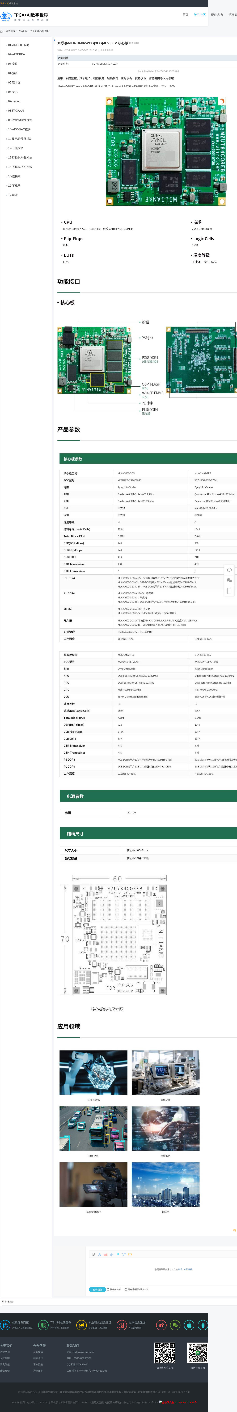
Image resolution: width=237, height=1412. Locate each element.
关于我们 (6, 1345)
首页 (185, 14)
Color (99, 1254)
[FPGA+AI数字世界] (24, 16)
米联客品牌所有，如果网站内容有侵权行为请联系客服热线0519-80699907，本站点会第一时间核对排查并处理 (100, 1392)
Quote (117, 1254)
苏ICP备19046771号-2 (144, 1402)
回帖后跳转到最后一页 (138, 1289)
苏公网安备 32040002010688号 (179, 1402)
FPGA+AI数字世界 (1, 31)
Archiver (43, 1402)
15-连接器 (14, 176)
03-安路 (13, 63)
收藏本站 (13, 3)
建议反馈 (5, 1370)
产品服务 (38, 1370)
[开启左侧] (54, 40)
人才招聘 (5, 1358)
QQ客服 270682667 (77, 1364)
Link (111, 1254)
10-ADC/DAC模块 (19, 129)
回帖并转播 (115, 1289)
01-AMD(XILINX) (18, 45)
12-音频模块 (15, 148)
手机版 (54, 1402)
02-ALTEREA (16, 54)
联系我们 (73, 1345)
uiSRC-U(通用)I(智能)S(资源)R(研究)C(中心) (105, 1402)
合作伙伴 (39, 1345)
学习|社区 (200, 14)
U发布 (60, 50)
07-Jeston (14, 101)
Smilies (130, 1254)
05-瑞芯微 (14, 82)
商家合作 (38, 1358)
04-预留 (13, 73)
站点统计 (32, 1402)
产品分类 (23, 31)
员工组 (67, 50)
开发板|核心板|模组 (39, 31)
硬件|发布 (217, 14)
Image (105, 1254)
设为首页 (4, 3)
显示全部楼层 (106, 50)
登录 (180, 1269)
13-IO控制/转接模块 (20, 157)
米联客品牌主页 (69, 1402)
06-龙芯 (13, 91)
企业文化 (5, 1352)
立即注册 (188, 1269)
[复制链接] (134, 43)
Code (123, 1254)
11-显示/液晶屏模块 (20, 138)
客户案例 (38, 1364)
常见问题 (5, 1364)
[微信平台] (197, 1353)
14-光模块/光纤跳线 (20, 166)
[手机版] (164, 1353)
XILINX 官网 (18, 1402)
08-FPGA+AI (16, 110)
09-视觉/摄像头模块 (20, 120)
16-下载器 (14, 185)
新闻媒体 (38, 1352)
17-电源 (13, 195)
